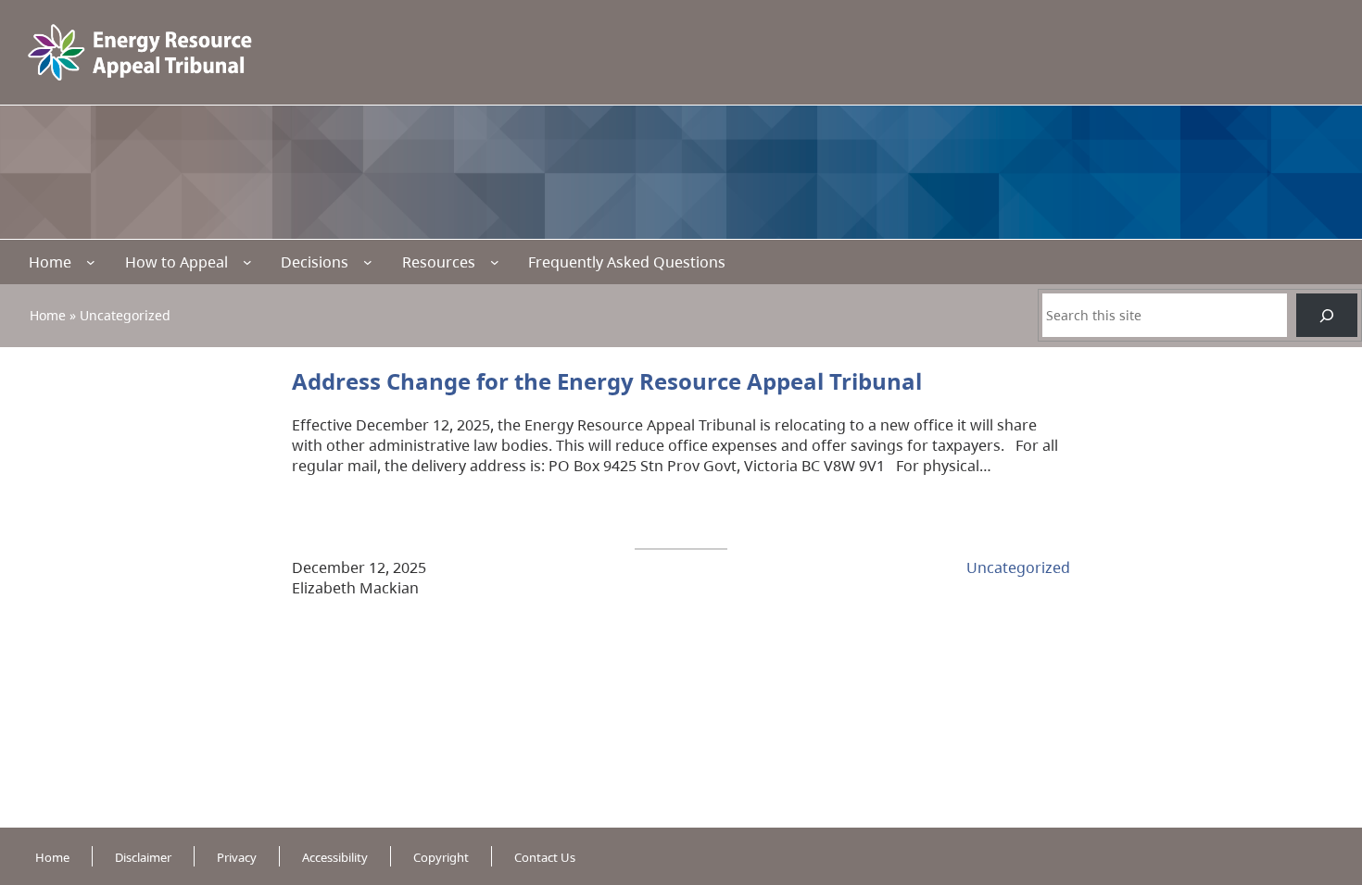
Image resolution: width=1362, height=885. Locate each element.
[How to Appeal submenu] (247, 262)
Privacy (237, 857)
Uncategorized (1018, 567)
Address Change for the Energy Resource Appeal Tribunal (607, 381)
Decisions (314, 262)
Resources (438, 262)
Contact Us (544, 857)
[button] (1315, 783)
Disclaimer (143, 857)
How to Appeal (176, 262)
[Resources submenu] (494, 262)
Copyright (441, 857)
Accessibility (335, 857)
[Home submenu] (90, 262)
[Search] (1326, 315)
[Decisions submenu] (367, 262)
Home (50, 262)
